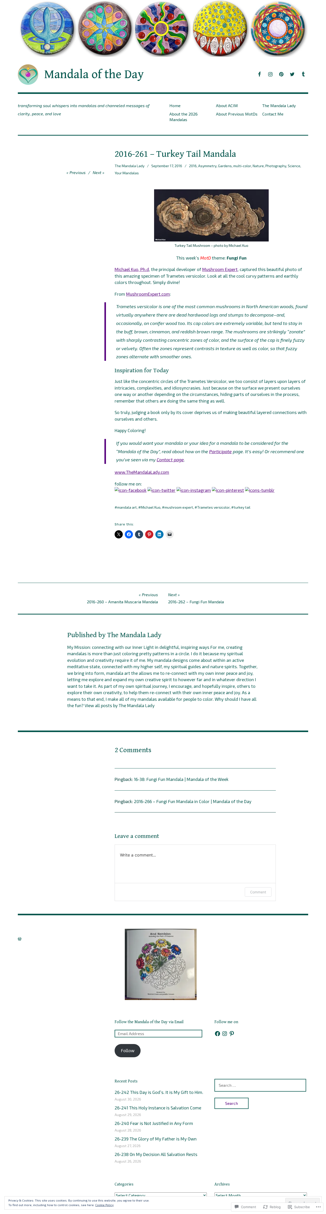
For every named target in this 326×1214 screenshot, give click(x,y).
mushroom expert (179, 507)
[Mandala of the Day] (163, 28)
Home (175, 105)
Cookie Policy (104, 1205)
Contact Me (272, 113)
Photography (275, 166)
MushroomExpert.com (148, 293)
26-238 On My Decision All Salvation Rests (156, 1154)
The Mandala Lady (279, 105)
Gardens (225, 166)
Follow (127, 1050)
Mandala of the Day (94, 74)
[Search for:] (260, 1085)
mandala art (127, 507)
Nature (258, 166)
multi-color (242, 166)
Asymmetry (207, 166)
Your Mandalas (127, 173)
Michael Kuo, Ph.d (132, 269)
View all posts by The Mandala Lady (120, 705)
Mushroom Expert (220, 269)
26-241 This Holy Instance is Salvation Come (158, 1107)
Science (294, 166)
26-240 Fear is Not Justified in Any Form (154, 1123)
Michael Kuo (150, 507)
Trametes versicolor (213, 507)
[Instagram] (225, 1034)
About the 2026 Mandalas (183, 116)
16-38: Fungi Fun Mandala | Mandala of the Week (181, 779)
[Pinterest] (232, 1034)
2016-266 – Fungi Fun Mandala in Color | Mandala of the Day (192, 801)
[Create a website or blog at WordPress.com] (19, 938)
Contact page (170, 459)
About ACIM (227, 105)
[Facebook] (217, 1034)
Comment (258, 892)
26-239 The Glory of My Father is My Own (156, 1138)
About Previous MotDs (236, 113)
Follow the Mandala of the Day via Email (149, 1022)
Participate (220, 451)
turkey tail (242, 507)
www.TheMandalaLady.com (142, 472)
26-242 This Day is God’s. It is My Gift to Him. (159, 1092)
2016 (193, 166)
